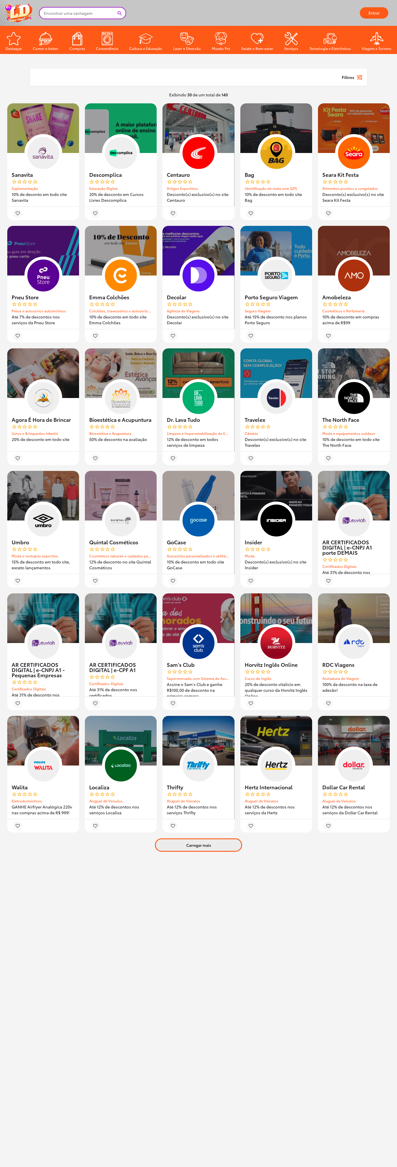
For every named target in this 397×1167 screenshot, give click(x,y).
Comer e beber (45, 48)
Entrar (374, 12)
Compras (77, 48)
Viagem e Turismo (376, 48)
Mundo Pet (221, 48)
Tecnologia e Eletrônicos (330, 48)
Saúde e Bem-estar (257, 48)
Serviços (291, 48)
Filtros (348, 77)
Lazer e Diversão (187, 48)
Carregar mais (198, 845)
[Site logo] (19, 12)
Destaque (14, 48)
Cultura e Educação (145, 48)
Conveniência (107, 48)
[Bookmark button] (17, 213)
